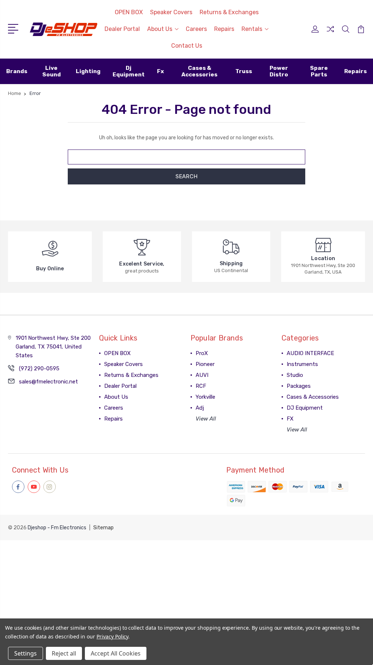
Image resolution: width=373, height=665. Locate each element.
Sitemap (103, 528)
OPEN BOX (129, 12)
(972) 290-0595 (39, 368)
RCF (201, 386)
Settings (25, 653)
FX (290, 418)
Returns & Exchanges (229, 12)
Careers (196, 28)
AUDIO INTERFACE (310, 353)
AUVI (202, 375)
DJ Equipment (305, 408)
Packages (299, 386)
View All (206, 418)
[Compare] (330, 33)
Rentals (252, 28)
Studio (295, 375)
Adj (200, 408)
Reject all (64, 653)
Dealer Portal (122, 28)
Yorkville (205, 397)
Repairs (224, 28)
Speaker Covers (171, 12)
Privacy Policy (112, 636)
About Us (159, 28)
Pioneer (205, 364)
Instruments (302, 364)
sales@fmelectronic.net (48, 381)
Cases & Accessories (313, 397)
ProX (202, 353)
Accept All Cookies (116, 653)
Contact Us (186, 45)
